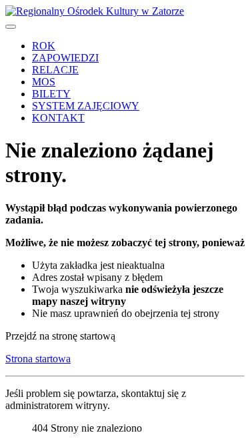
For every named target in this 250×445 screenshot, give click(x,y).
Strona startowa (38, 358)
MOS (43, 81)
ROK (43, 45)
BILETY (51, 93)
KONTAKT (58, 117)
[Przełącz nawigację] (10, 27)
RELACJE (55, 69)
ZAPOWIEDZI (65, 57)
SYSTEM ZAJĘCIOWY (85, 105)
